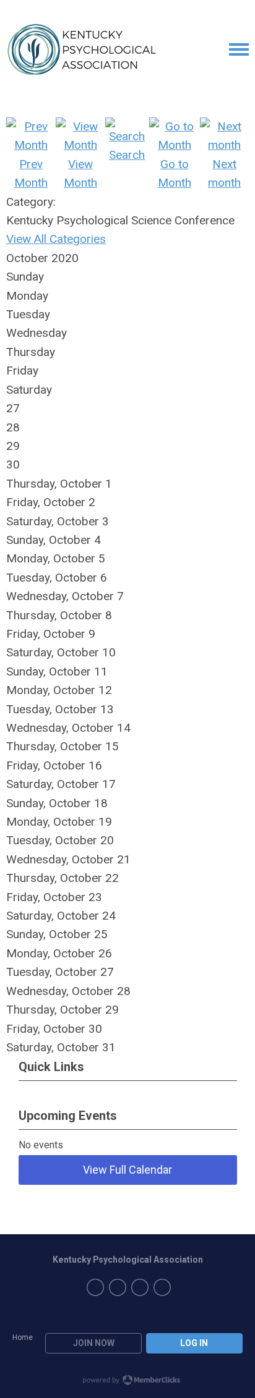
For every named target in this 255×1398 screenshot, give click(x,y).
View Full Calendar (127, 1169)
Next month (224, 173)
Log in (194, 1343)
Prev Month (31, 173)
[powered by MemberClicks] (127, 1381)
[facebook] (95, 1287)
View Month (80, 173)
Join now (94, 1343)
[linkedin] (117, 1287)
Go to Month (174, 173)
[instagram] (140, 1287)
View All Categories (56, 239)
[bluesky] (162, 1287)
